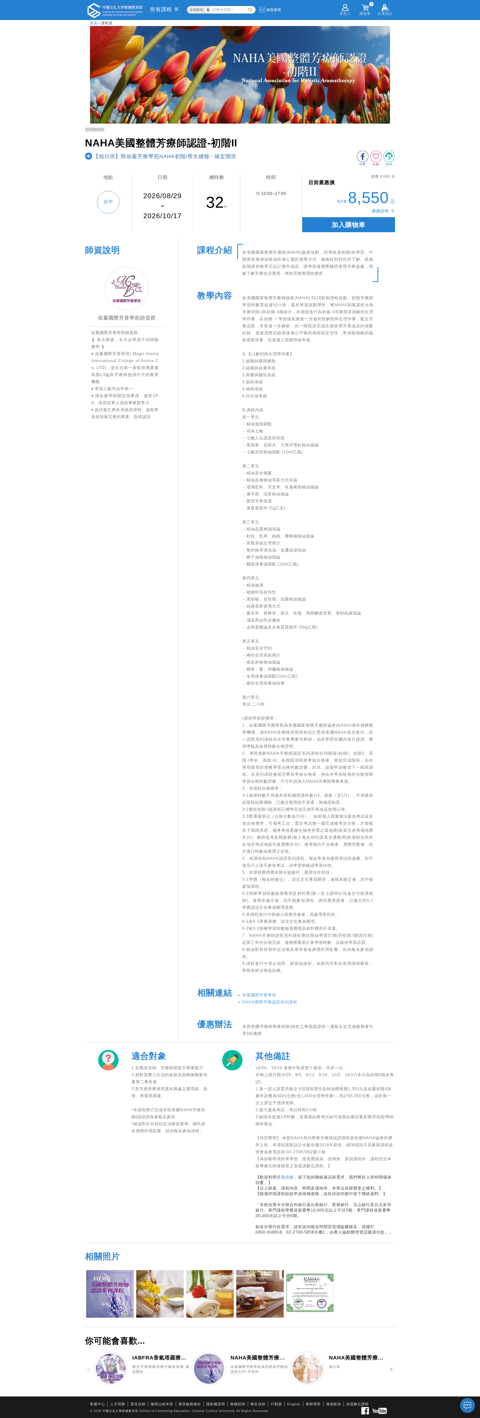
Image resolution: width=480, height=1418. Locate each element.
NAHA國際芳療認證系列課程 (269, 1002)
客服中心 (97, 1404)
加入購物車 (349, 224)
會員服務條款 (189, 1404)
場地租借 (333, 1404)
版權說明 (237, 1404)
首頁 (94, 23)
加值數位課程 (357, 1404)
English (293, 1404)
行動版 (276, 1404)
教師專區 (313, 1404)
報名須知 (258, 1404)
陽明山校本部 (162, 1404)
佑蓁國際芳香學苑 (259, 995)
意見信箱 (285, 1177)
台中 (108, 201)
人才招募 (117, 1404)
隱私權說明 (215, 1404)
